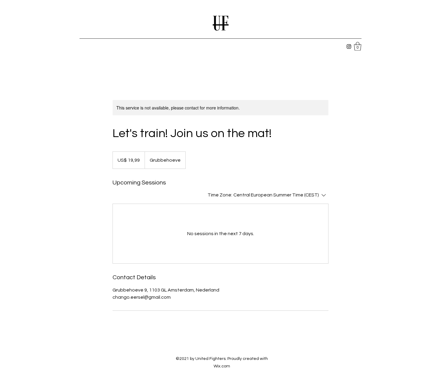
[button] (357, 46)
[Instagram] (349, 46)
